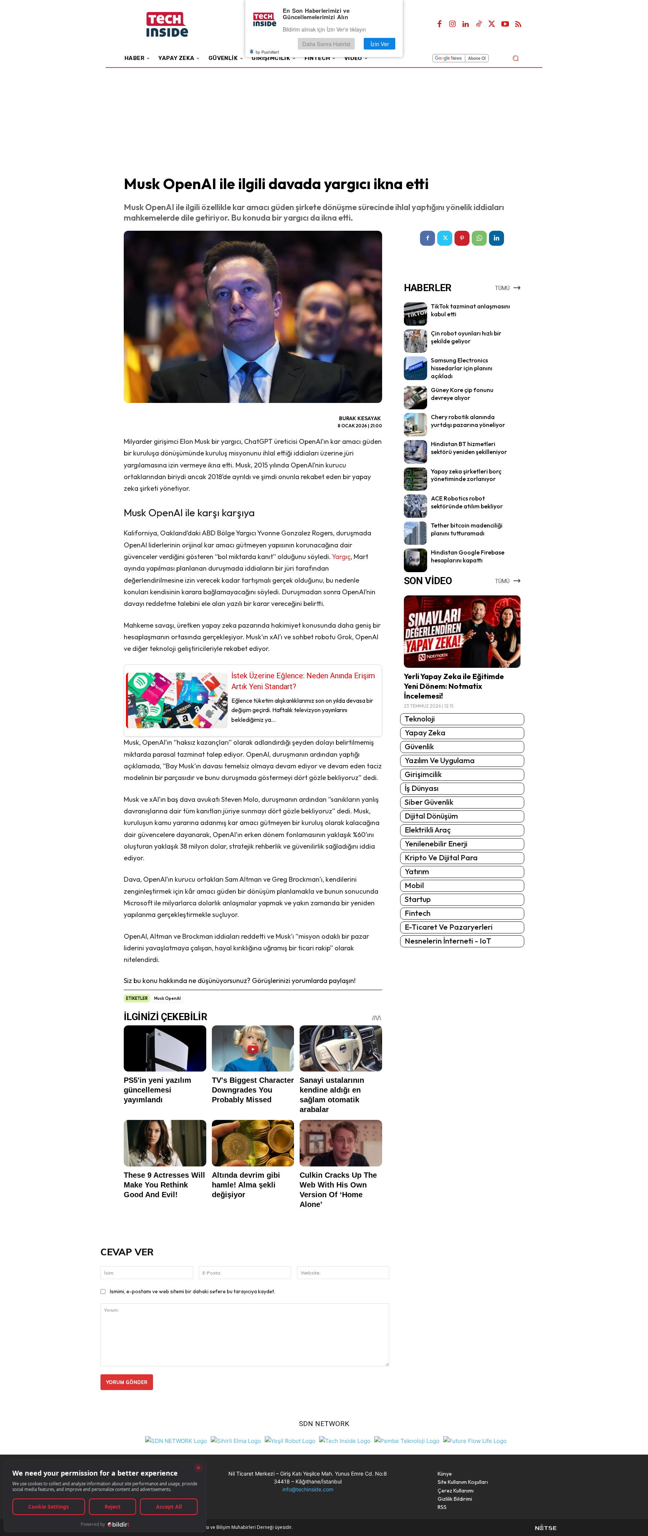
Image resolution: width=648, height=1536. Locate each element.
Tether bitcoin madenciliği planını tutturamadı (466, 529)
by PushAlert (267, 52)
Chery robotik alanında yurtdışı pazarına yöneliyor (468, 420)
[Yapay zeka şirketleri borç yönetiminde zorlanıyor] (415, 479)
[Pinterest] (462, 238)
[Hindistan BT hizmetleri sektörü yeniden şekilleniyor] (415, 451)
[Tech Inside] (344, 1440)
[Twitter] (492, 24)
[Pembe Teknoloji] (407, 1440)
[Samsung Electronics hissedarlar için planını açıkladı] (415, 368)
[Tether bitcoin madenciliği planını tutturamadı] (415, 533)
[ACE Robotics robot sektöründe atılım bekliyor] (415, 506)
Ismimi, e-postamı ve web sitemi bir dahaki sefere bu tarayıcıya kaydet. (192, 1291)
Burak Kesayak (360, 418)
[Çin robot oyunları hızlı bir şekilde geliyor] (415, 341)
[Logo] (177, 24)
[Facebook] (440, 24)
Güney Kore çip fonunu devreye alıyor (462, 393)
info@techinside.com (307, 1489)
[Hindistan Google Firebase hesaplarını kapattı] (415, 560)
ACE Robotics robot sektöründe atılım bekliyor (467, 502)
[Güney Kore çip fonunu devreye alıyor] (415, 397)
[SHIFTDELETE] (176, 1440)
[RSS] (518, 24)
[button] (515, 58)
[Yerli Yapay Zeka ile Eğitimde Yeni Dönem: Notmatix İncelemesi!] (462, 631)
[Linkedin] (466, 24)
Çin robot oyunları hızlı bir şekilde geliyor (466, 337)
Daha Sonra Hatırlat (326, 44)
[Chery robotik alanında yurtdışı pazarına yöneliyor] (415, 424)
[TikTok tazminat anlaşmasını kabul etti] (415, 314)
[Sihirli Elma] (236, 1440)
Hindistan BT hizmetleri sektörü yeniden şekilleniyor (469, 447)
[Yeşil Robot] (290, 1440)
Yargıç (341, 556)
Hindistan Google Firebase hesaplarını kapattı (467, 556)
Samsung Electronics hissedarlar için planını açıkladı (461, 368)
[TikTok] (479, 24)
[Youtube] (505, 24)
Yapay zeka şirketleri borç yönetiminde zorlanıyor (466, 475)
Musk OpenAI (167, 998)
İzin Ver (379, 44)
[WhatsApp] (479, 238)
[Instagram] (453, 24)
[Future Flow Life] (475, 1440)
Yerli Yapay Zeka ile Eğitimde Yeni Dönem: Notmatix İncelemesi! (454, 686)
